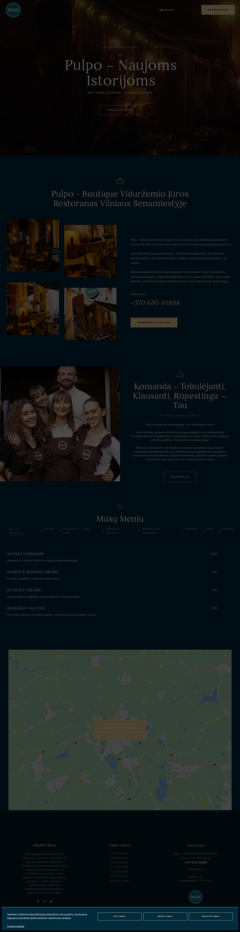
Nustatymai (211, 916)
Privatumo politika (15, 926)
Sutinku (120, 916)
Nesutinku (165, 916)
